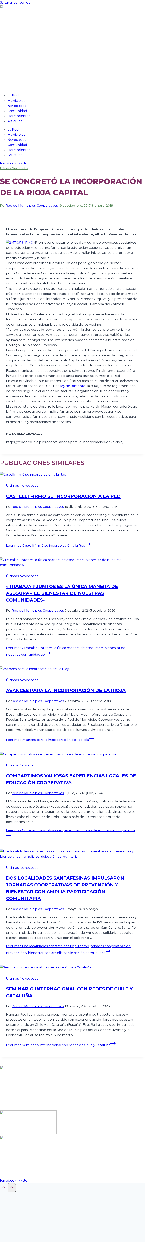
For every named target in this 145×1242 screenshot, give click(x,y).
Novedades (17, 106)
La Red (13, 95)
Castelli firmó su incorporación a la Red (63, 496)
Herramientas (19, 116)
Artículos (15, 121)
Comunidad (17, 111)
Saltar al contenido (15, 2)
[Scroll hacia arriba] (4, 1188)
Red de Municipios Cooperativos (32, 205)
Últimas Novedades (14, 168)
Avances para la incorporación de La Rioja (66, 690)
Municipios (16, 100)
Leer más (45, 545)
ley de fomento (72, 386)
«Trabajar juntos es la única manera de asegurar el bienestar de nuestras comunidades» (62, 593)
